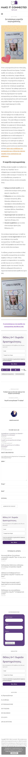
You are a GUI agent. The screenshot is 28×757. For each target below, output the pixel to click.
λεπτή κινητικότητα (20, 374)
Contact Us (10, 643)
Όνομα (3, 484)
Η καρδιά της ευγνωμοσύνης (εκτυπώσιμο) (11, 440)
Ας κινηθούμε (5, 700)
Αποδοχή (14, 753)
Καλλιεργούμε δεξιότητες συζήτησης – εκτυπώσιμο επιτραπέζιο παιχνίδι (12, 566)
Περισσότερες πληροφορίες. (15, 751)
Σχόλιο (3, 461)
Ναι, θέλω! (14, 364)
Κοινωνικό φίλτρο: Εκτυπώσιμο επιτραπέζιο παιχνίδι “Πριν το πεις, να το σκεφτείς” (13, 557)
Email (3, 491)
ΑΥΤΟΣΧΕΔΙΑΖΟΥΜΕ (7, 704)
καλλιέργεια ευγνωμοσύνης (8, 374)
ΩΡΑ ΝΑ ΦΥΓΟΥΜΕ (6, 722)
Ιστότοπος (4, 498)
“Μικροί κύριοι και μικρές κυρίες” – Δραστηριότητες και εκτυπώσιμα (11, 583)
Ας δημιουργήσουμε (7, 695)
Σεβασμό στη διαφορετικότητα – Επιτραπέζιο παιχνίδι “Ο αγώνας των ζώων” (12, 574)
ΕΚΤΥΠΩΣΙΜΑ (5, 708)
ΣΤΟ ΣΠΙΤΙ (4, 717)
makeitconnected (14, 420)
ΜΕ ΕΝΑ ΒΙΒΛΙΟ (5, 713)
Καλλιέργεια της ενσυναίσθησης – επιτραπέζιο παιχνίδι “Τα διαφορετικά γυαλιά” (12, 592)
